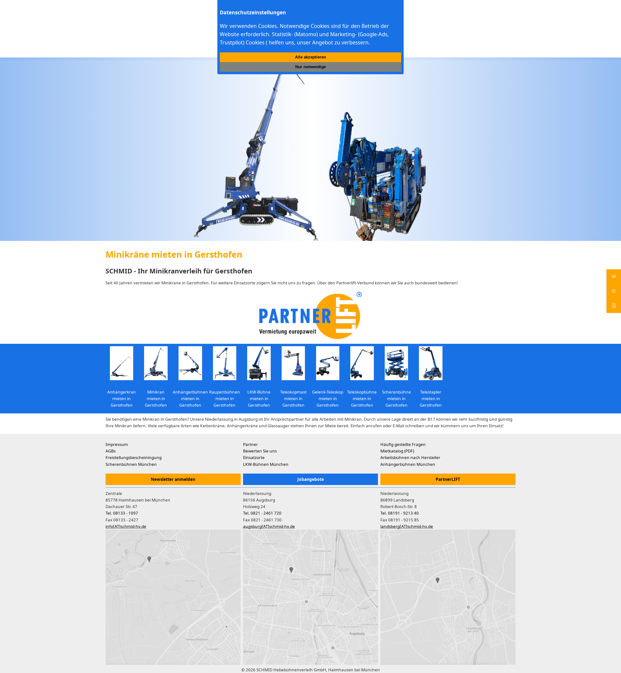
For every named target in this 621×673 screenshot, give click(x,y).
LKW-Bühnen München (265, 464)
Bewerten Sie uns (260, 451)
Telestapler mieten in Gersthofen (431, 398)
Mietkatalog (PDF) (397, 451)
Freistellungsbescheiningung (134, 457)
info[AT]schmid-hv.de (126, 526)
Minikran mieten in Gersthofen (156, 398)
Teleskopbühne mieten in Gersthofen (362, 398)
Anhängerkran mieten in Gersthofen (121, 398)
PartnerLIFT (448, 479)
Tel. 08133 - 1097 (122, 513)
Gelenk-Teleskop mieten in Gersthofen (327, 398)
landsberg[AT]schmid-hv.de (406, 526)
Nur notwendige (310, 67)
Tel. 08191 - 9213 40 (399, 513)
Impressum (117, 444)
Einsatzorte (254, 457)
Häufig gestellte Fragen (403, 444)
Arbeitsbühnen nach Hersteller (410, 457)
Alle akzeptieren (310, 57)
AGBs (111, 451)
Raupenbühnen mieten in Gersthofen (224, 398)
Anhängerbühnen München (407, 464)
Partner (250, 444)
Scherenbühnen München (131, 464)
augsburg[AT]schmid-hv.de (269, 526)
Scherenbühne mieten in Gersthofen (396, 398)
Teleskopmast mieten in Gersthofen (293, 398)
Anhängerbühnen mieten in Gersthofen (190, 398)
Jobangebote (310, 479)
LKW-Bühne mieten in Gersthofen (258, 398)
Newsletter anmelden (173, 479)
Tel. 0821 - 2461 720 (262, 513)
